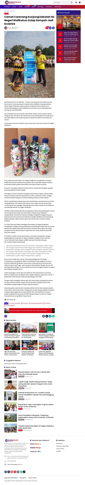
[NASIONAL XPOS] (14, 2)
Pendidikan (21, 376)
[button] (71, 2)
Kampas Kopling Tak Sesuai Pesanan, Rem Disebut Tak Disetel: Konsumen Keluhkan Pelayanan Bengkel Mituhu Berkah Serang (29, 353)
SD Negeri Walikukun (36, 303)
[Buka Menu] (80, 2)
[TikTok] (24, 472)
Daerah (6, 13)
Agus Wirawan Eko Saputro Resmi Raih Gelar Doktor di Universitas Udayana (12, 353)
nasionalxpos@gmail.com (14, 464)
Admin (9, 27)
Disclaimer (59, 443)
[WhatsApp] (53, 316)
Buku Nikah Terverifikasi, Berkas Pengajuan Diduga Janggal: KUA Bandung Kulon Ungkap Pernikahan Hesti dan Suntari (46, 335)
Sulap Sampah (11, 305)
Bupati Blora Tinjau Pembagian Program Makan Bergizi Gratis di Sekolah (35, 405)
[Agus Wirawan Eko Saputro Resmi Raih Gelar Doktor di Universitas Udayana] (12, 345)
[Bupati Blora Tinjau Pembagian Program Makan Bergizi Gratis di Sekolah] (10, 406)
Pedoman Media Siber (62, 446)
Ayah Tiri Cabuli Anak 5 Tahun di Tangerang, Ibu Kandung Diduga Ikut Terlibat (71, 33)
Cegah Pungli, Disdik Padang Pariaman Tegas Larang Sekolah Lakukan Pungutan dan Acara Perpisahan (35, 384)
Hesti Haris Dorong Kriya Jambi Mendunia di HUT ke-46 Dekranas (29, 335)
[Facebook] (43, 316)
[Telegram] (50, 316)
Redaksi (58, 451)
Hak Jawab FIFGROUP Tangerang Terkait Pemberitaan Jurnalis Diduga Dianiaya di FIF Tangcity (70, 58)
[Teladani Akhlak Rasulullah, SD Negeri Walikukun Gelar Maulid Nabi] (10, 428)
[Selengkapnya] (16, 440)
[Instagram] (11, 472)
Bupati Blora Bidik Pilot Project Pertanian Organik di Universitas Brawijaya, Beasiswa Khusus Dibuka (12, 335)
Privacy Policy (60, 448)
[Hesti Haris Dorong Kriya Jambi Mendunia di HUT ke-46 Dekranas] (30, 328)
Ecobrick (25, 303)
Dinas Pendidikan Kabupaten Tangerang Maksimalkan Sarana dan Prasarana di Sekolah (35, 416)
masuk (13, 363)
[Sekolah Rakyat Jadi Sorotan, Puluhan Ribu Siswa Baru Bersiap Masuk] (10, 374)
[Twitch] (18, 472)
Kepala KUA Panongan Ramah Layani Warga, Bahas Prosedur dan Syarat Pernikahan (70, 46)
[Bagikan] (53, 27)
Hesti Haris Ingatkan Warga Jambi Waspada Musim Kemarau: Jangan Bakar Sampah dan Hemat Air (46, 353)
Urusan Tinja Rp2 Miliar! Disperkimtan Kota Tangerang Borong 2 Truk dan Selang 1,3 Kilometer (71, 52)
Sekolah (48, 303)
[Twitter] (46, 316)
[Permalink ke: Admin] (6, 27)
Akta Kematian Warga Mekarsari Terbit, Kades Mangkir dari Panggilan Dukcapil (71, 39)
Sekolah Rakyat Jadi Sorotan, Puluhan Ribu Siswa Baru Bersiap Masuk (34, 373)
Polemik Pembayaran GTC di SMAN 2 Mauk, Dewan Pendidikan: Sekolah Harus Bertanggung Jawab (36, 395)
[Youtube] (15, 472)
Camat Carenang (15, 303)
